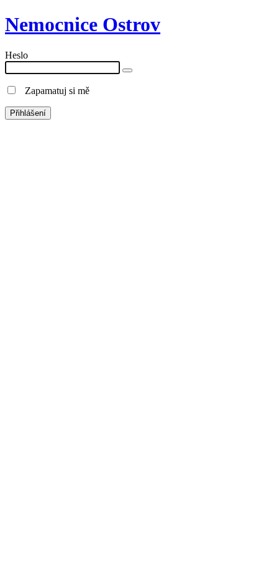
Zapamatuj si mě (53, 90)
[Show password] (127, 70)
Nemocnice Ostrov (82, 24)
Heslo (16, 55)
